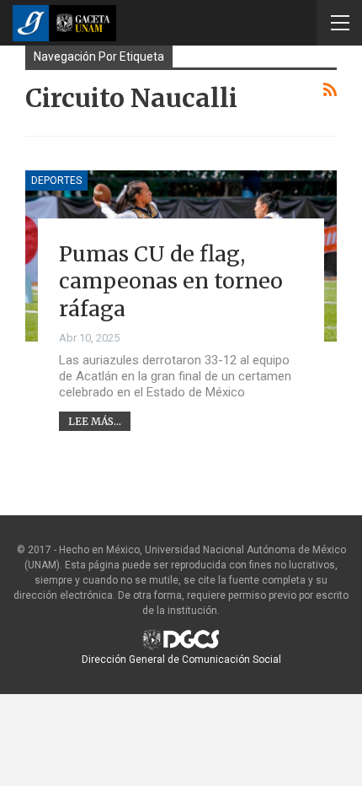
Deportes (56, 180)
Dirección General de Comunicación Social (181, 659)
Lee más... (94, 421)
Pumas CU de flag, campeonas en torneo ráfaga (171, 281)
